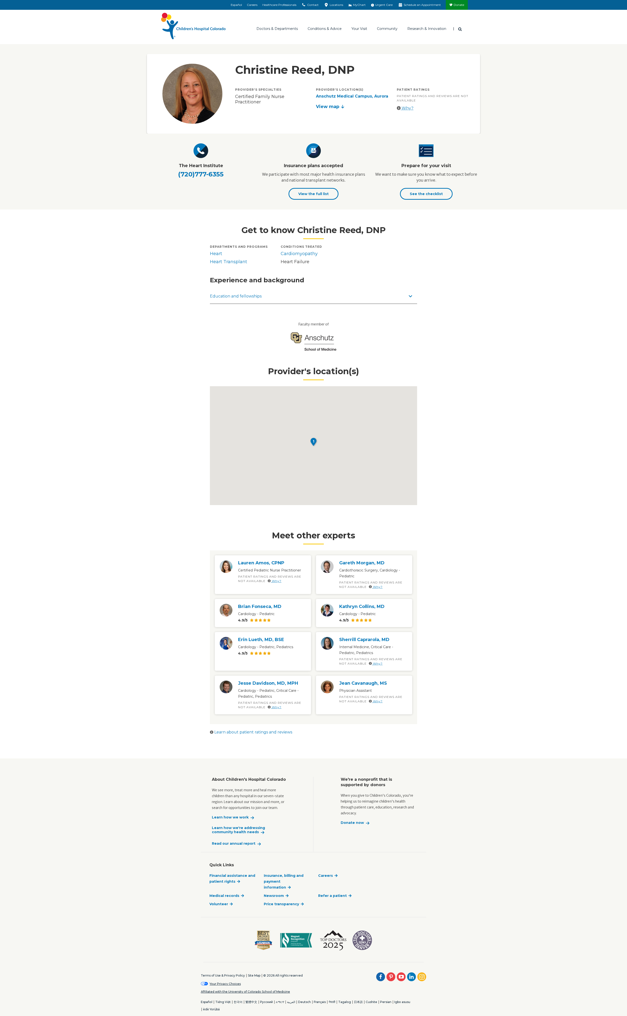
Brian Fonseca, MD (259, 606)
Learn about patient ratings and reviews (252, 732)
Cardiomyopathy (299, 253)
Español (236, 5)
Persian (385, 1002)
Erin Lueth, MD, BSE (261, 639)
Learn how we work (230, 817)
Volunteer (218, 904)
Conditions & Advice (325, 28)
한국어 (238, 1002)
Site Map (254, 975)
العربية (291, 1002)
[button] (313, 442)
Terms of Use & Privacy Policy (223, 975)
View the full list (313, 194)
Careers (252, 5)
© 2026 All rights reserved (283, 975)
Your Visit (359, 28)
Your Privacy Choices (225, 984)
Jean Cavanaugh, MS (363, 683)
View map (327, 106)
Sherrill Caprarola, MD (364, 639)
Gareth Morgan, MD (362, 563)
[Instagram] (421, 976)
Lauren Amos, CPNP (261, 563)
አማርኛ (280, 1002)
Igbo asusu (402, 1002)
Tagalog (344, 1002)
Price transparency (281, 904)
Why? (407, 108)
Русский (266, 1002)
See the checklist (426, 194)
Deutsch (304, 1002)
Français (320, 1002)
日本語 (358, 1002)
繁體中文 (251, 1002)
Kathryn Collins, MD (362, 606)
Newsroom (274, 895)
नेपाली (332, 1002)
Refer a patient (332, 895)
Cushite (371, 1002)
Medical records (224, 895)
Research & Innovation (426, 28)
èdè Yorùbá (211, 1009)
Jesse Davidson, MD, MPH (268, 683)
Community (387, 28)
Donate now (352, 823)
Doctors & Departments (277, 28)
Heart (216, 253)
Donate (459, 5)
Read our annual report (233, 844)
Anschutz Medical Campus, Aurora (352, 96)
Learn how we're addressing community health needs (238, 830)
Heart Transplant (228, 261)
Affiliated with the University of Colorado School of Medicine (245, 991)
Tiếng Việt (223, 1002)
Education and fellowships (236, 296)
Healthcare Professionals (279, 5)
